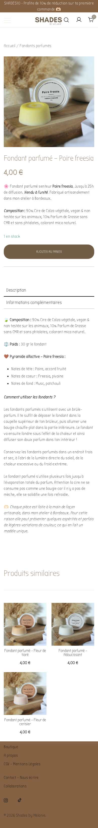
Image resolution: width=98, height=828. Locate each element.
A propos (11, 755)
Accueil (10, 46)
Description (16, 290)
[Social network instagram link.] (6, 800)
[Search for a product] (66, 20)
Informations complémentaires (34, 302)
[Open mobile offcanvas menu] (7, 20)
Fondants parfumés (36, 46)
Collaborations (15, 786)
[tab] (49, 290)
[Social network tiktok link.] (20, 800)
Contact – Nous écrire (21, 777)
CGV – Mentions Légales (22, 764)
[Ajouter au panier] (25, 637)
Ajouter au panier (49, 252)
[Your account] (79, 20)
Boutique (11, 747)
